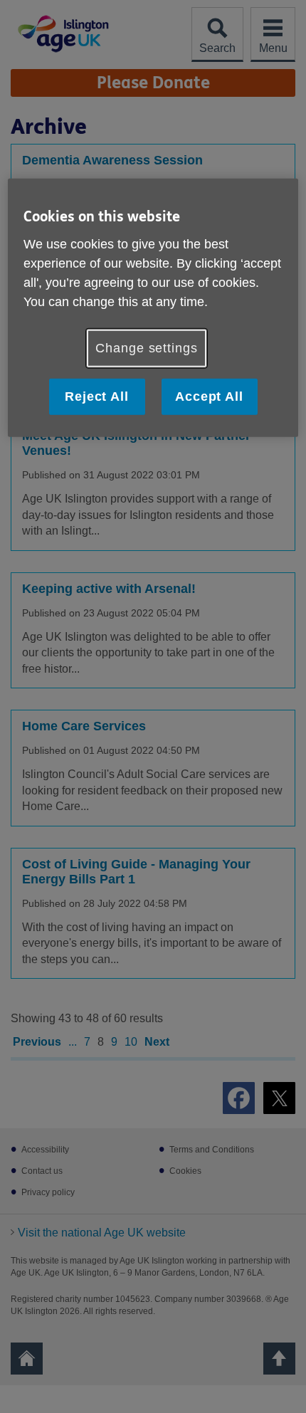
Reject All (97, 396)
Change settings (146, 347)
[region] (153, 308)
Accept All (209, 396)
